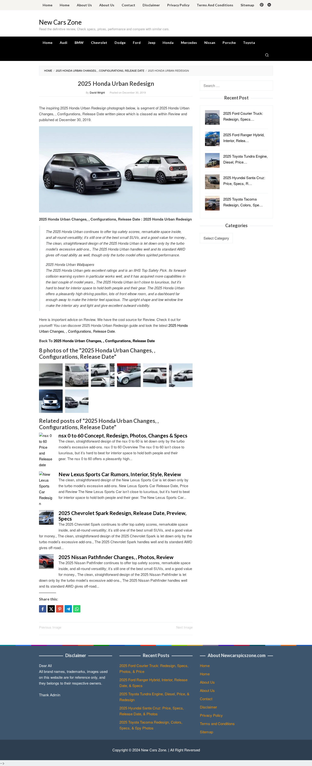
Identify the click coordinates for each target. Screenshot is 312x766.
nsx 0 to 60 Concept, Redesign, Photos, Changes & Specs (122, 435)
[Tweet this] (51, 608)
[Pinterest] (261, 5)
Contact (206, 698)
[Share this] (42, 608)
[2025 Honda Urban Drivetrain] (129, 375)
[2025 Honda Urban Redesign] (116, 168)
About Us (207, 682)
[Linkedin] (269, 5)
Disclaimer (208, 706)
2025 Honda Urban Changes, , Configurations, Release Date (104, 340)
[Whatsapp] (76, 608)
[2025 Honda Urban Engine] (77, 375)
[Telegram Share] (68, 608)
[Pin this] (59, 608)
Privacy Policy (211, 715)
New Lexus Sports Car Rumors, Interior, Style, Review (119, 474)
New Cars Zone (60, 22)
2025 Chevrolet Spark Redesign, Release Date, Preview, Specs (122, 516)
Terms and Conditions (217, 723)
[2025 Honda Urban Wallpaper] (181, 375)
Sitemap (206, 731)
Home (205, 665)
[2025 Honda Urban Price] (51, 375)
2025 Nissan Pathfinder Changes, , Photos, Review (116, 557)
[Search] (267, 55)
